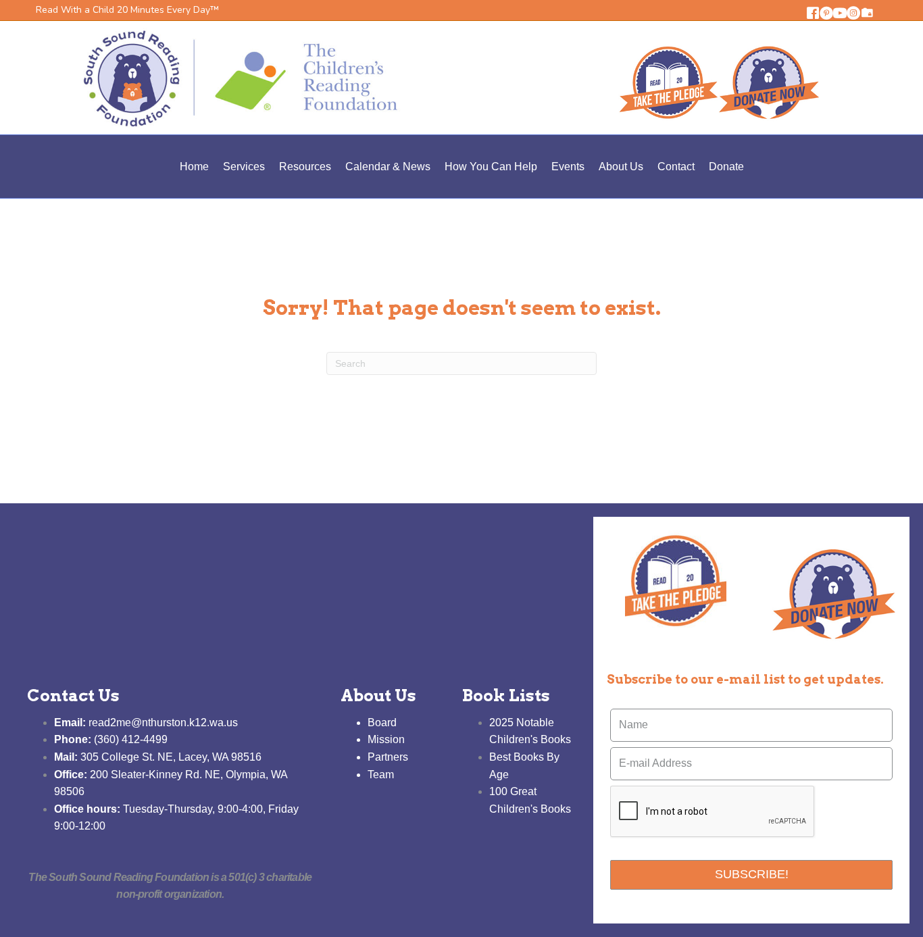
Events (567, 166)
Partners (388, 757)
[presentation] (713, 812)
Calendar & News (387, 166)
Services (244, 166)
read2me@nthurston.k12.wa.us (146, 722)
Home (194, 166)
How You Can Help (491, 166)
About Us (621, 166)
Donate (726, 166)
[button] (813, 13)
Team (381, 774)
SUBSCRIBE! (752, 874)
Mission (386, 739)
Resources (305, 166)
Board (382, 722)
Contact (676, 166)
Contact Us (73, 695)
